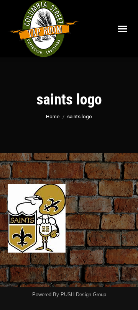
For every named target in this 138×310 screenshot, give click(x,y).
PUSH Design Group (83, 294)
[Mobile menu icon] (122, 28)
